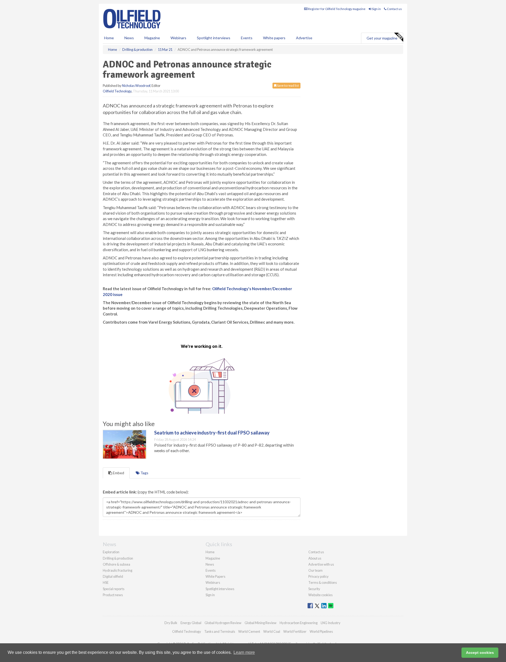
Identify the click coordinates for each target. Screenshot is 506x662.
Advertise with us (321, 564)
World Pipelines (321, 631)
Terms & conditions (322, 582)
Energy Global (191, 623)
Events (246, 38)
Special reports (113, 589)
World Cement (249, 631)
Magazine (152, 38)
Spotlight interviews (213, 38)
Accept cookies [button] (480, 652)
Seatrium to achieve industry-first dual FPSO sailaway (212, 433)
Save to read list (287, 85)
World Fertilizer (294, 631)
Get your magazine (382, 38)
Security (314, 589)
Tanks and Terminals (219, 631)
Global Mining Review (260, 623)
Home (109, 38)
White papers (274, 38)
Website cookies (320, 595)
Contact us (394, 9)
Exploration (111, 552)
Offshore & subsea (116, 564)
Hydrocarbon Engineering (299, 623)
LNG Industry (330, 623)
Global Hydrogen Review (223, 623)
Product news (113, 595)
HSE (106, 582)
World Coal (271, 631)
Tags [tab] (144, 473)
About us (314, 558)
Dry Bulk (170, 623)
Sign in (376, 9)
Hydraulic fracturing (117, 570)
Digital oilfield (113, 576)
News (210, 564)
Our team (315, 570)
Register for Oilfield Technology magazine (337, 9)
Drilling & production (118, 558)
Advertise (304, 38)
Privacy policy (318, 576)
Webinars (178, 38)
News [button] (129, 38)
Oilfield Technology (117, 91)
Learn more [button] (244, 652)
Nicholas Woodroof (136, 85)
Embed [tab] (118, 473)
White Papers (215, 576)
